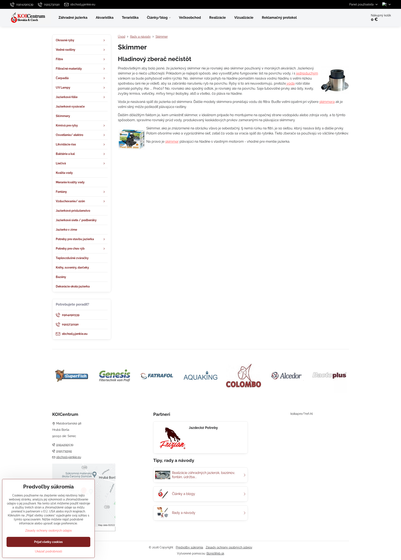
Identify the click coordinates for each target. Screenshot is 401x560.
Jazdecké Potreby (203, 428)
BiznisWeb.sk (215, 553)
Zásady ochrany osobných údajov (229, 547)
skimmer (172, 142)
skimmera (327, 102)
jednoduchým (307, 73)
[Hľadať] (352, 18)
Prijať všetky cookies (48, 542)
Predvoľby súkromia (189, 547)
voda (290, 83)
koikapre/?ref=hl (301, 413)
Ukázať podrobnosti (48, 551)
